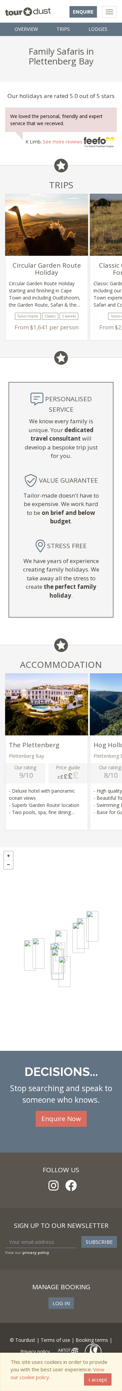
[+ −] (61, 949)
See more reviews (63, 141)
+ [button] (8, 855)
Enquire (83, 11)
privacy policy (35, 1252)
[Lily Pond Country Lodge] (92, 926)
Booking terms (92, 1340)
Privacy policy (35, 1351)
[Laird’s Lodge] (30, 955)
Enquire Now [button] (61, 1118)
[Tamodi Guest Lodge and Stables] (78, 938)
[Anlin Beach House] (64, 972)
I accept (97, 1379)
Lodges (97, 29)
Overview (26, 29)
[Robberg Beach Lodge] (57, 964)
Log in (61, 1303)
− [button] (8, 864)
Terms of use (55, 1340)
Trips (63, 29)
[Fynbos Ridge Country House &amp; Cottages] (38, 953)
